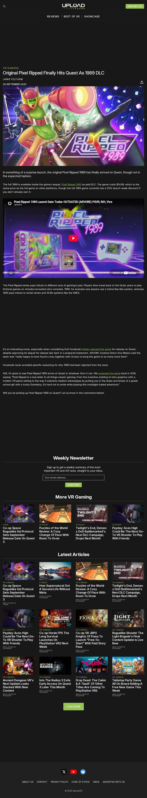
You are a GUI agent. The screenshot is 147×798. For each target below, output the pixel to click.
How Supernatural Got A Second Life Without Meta (54, 589)
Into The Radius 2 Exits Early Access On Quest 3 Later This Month (55, 684)
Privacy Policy (59, 782)
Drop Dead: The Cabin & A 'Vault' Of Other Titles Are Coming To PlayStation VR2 (91, 685)
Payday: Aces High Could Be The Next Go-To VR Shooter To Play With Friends (128, 533)
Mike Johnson (9, 603)
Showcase (92, 16)
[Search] (4, 6)
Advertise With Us (114, 782)
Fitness (43, 582)
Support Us (135, 6)
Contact (42, 782)
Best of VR (72, 16)
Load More (73, 706)
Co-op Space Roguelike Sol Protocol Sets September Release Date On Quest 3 (19, 535)
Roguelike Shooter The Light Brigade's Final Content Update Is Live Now (127, 638)
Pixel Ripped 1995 (71, 184)
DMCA (96, 782)
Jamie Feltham (13, 79)
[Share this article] (142, 82)
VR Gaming (11, 68)
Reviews (53, 16)
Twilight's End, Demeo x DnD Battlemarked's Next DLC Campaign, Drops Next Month (91, 533)
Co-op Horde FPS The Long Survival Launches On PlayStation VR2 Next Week (54, 639)
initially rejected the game (96, 349)
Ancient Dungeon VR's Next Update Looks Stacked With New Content (18, 685)
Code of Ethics (81, 782)
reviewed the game (109, 373)
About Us (27, 782)
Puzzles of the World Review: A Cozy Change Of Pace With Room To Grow (54, 533)
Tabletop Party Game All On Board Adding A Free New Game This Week (127, 685)
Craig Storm (45, 596)
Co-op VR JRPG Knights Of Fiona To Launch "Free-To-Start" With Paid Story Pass (91, 639)
